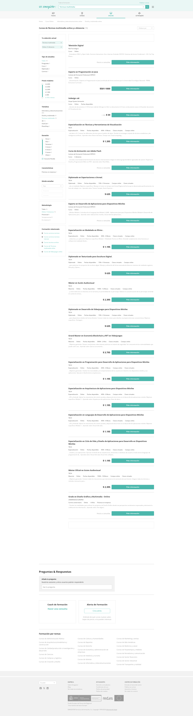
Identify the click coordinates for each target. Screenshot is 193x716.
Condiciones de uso (102, 687)
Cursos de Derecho (85, 646)
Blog (69, 687)
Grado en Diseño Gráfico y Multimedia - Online (89, 496)
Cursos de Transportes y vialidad (129, 664)
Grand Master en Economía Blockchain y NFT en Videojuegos (95, 335)
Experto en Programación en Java (83, 72)
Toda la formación (64, 3)
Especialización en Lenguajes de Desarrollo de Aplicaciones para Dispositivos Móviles (106, 415)
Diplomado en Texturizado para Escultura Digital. (90, 256)
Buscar (147, 7)
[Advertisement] (111, 546)
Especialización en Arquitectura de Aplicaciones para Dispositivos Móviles (101, 388)
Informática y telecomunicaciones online (69, 21)
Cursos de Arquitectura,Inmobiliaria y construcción (53, 643)
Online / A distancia (48, 212)
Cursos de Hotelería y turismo (89, 656)
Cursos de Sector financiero (127, 657)
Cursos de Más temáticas (126, 642)
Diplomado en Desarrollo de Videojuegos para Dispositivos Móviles (98, 309)
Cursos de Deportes (85, 642)
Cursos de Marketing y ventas (128, 639)
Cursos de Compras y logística (50, 658)
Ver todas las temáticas (75, 689)
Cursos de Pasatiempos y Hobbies (129, 650)
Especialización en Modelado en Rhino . (85, 230)
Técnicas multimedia (48, 118)
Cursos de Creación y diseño (49, 662)
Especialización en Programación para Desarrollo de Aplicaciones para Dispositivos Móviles (108, 362)
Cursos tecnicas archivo (51, 242)
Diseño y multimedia (48, 115)
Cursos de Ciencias (46, 654)
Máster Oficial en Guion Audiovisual (84, 470)
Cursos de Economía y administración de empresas (93, 651)
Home (41, 21)
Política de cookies (102, 691)
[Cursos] (47, 7)
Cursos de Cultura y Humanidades (90, 639)
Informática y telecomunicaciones (52, 111)
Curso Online (49, 21)
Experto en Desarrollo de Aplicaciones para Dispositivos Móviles (96, 204)
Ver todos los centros (131, 691)
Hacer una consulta (57, 608)
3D (43, 121)
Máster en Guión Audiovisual (81, 283)
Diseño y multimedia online (93, 21)
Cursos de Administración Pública (51, 639)
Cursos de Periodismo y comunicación (131, 653)
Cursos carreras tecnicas (52, 233)
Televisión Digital (76, 45)
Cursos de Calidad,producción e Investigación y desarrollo (56, 649)
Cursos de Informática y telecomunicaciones (94, 663)
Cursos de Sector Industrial (127, 661)
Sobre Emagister (73, 685)
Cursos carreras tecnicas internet (52, 238)
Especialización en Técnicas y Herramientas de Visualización (95, 124)
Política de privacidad (102, 689)
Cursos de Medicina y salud (127, 646)
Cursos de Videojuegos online (53, 252)
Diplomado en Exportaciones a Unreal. (85, 177)
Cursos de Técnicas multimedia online (50, 247)
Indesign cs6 (73, 98)
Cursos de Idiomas (85, 659)
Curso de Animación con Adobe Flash (84, 151)
